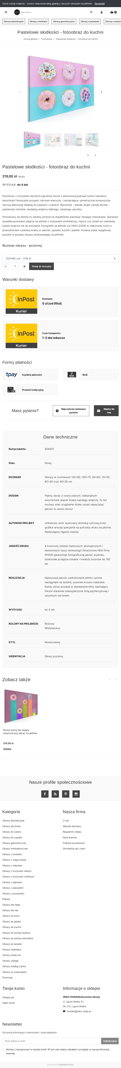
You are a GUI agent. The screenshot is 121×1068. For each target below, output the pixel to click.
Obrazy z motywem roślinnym (18, 876)
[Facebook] (45, 794)
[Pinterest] (65, 794)
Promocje (7, 977)
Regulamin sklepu (72, 831)
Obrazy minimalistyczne (15, 848)
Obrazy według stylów (14, 966)
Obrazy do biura (10, 915)
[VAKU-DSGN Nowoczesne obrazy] (22, 12)
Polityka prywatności (74, 843)
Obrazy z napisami (12, 882)
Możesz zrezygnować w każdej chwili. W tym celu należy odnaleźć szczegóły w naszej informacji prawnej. (57, 1051)
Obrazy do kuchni (11, 927)
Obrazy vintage (10, 960)
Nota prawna (70, 837)
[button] (113, 12)
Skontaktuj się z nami (74, 848)
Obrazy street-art (11, 955)
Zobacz (7, 748)
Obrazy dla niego (11, 904)
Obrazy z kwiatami (38, 21)
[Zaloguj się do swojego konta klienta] (101, 12)
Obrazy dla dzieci (11, 826)
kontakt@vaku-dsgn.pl (77, 1011)
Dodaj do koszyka (41, 266)
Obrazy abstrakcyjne (14, 21)
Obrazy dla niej (10, 910)
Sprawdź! (100, 3)
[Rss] (55, 794)
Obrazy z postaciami (13, 893)
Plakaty (6, 899)
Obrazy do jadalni (11, 921)
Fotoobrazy (46, 39)
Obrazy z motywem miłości (16, 871)
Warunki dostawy (72, 826)
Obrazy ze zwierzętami (14, 972)
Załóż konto (8, 1003)
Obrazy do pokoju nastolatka (17, 938)
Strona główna (30, 39)
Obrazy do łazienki (12, 944)
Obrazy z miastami (12, 865)
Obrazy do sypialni (12, 837)
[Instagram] (76, 794)
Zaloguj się (8, 997)
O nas (66, 820)
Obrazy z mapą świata (14, 859)
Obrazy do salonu (11, 831)
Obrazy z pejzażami (90, 21)
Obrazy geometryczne (64, 21)
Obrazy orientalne (11, 949)
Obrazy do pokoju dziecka (16, 932)
